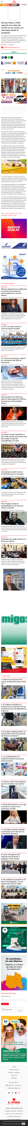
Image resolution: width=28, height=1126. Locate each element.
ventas (14, 215)
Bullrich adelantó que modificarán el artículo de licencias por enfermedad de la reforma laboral (14, 292)
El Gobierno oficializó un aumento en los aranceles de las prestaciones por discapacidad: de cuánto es (13, 708)
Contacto (14, 1067)
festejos (10, 215)
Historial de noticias (14, 1070)
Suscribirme (5, 1004)
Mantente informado (8, 993)
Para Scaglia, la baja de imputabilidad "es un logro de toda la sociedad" (12, 506)
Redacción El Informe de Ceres (11, 47)
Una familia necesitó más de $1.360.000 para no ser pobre (12, 473)
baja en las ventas (9, 213)
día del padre (4, 215)
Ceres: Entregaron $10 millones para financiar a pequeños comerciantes (10, 856)
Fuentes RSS (14, 1075)
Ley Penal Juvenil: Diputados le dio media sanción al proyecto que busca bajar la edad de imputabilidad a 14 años (14, 437)
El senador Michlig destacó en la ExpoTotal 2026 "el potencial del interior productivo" (13, 734)
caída (16, 213)
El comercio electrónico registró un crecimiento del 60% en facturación (13, 360)
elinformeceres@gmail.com (14, 1088)
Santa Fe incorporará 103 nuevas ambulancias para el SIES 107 (13, 681)
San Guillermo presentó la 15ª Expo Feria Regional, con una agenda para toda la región (13, 881)
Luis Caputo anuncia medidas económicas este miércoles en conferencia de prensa (13, 831)
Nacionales (4, 44)
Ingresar (15, 1078)
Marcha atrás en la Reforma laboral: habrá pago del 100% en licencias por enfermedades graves (13, 400)
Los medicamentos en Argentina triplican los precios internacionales (12, 759)
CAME (20, 213)
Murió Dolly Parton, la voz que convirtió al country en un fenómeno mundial (13, 806)
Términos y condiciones (14, 1072)
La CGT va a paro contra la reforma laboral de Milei (11, 327)
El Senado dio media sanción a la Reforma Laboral (13, 540)
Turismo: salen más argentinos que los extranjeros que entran (13, 783)
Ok (23, 1123)
